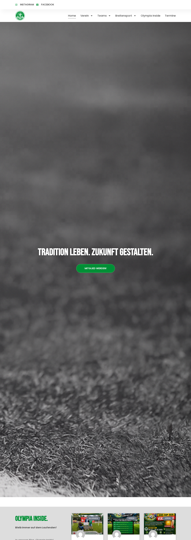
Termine (170, 15)
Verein (84, 15)
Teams (102, 15)
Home (72, 15)
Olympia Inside (150, 15)
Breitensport (123, 15)
